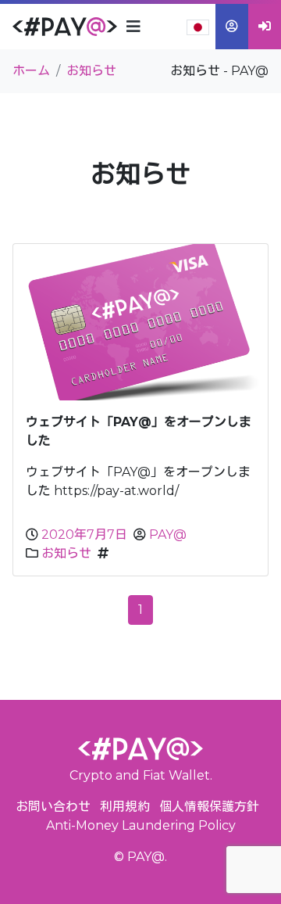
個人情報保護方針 (209, 806)
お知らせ (66, 553)
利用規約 (125, 806)
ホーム (31, 70)
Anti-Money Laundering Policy (141, 825)
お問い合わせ (53, 806)
